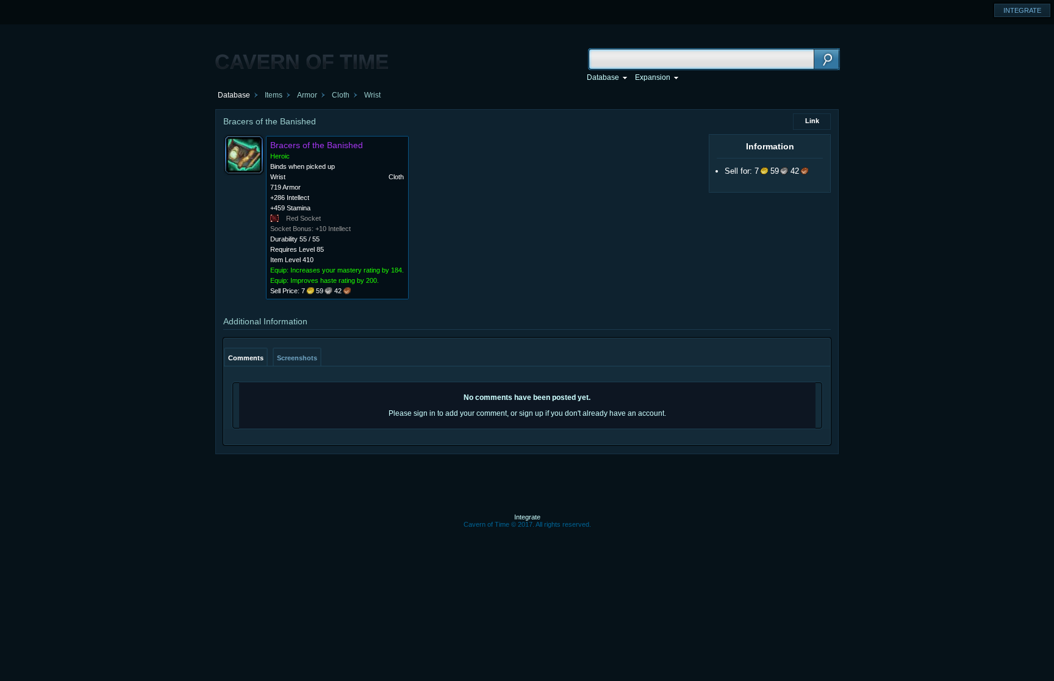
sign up (531, 413)
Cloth (341, 95)
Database (234, 95)
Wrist (372, 95)
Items (273, 95)
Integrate (527, 517)
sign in (425, 413)
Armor (307, 95)
